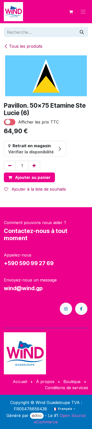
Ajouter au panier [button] (32, 177)
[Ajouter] (34, 165)
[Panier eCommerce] (71, 12)
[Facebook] (81, 309)
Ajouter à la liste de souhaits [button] (38, 189)
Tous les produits (25, 46)
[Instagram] (66, 309)
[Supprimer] (10, 165)
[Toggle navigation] (83, 11)
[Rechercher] (81, 32)
